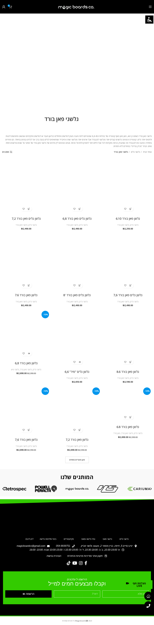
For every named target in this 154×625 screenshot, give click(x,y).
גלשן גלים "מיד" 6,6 (77, 372)
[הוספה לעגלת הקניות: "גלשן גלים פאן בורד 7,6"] (130, 285)
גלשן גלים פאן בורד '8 (77, 295)
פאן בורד (116, 433)
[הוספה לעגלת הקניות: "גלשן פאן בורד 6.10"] (130, 208)
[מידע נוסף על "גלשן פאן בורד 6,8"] (28, 353)
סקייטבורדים (69, 539)
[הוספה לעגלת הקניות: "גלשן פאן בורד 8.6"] (130, 362)
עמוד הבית (147, 151)
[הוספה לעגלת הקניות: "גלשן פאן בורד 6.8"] (130, 417)
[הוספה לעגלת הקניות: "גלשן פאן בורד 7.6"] (28, 285)
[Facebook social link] (86, 563)
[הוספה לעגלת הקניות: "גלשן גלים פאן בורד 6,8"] (79, 208)
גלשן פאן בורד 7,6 (26, 440)
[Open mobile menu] (150, 7)
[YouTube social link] (74, 563)
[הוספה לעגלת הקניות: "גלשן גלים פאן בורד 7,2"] (28, 208)
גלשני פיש (15, 369)
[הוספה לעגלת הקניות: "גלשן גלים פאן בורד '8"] (79, 285)
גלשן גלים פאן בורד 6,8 (77, 219)
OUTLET (29, 539)
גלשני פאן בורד (123, 225)
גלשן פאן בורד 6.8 (128, 427)
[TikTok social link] (68, 563)
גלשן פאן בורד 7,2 (77, 440)
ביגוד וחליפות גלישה (48, 539)
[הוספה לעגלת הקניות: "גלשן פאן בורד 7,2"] (79, 430)
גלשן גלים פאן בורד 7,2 (26, 219)
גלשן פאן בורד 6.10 (128, 219)
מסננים (5, 152)
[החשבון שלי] (4, 7)
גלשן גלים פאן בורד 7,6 (127, 295)
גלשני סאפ (107, 539)
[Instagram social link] (81, 563)
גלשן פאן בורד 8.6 (128, 372)
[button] (150, 488)
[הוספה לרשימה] (125, 208)
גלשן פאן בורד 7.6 (26, 295)
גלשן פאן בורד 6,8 (26, 363)
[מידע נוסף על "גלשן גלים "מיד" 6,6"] (79, 362)
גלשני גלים (135, 151)
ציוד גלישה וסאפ (88, 539)
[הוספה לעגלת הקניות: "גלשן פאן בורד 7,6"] (28, 430)
